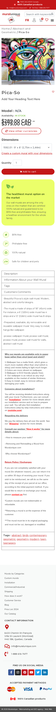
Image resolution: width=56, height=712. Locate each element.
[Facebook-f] (11, 672)
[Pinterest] (25, 672)
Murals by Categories (14, 573)
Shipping (8, 591)
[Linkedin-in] (45, 672)
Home (5, 28)
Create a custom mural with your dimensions (26, 153)
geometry (23, 539)
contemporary (37, 535)
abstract (17, 535)
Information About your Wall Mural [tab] (25, 279)
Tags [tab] (7, 286)
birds (25, 535)
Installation (9, 582)
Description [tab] (11, 273)
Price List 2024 (11, 609)
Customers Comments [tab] (17, 292)
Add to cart (29, 171)
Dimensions (10, 140)
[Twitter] (38, 672)
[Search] (52, 14)
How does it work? (13, 596)
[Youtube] (31, 672)
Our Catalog (10, 613)
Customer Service (12, 600)
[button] (52, 20)
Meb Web (48, 709)
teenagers (9, 543)
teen (43, 539)
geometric (9, 539)
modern (34, 539)
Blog (6, 604)
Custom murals (11, 578)
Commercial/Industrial (14, 587)
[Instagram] (18, 672)
